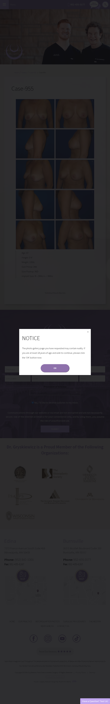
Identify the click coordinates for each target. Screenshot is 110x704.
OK (55, 368)
